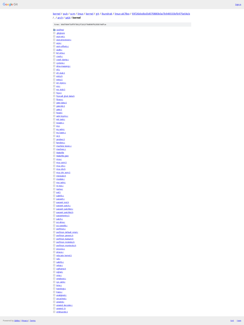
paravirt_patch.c (63, 205)
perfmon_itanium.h (64, 238)
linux (80, 13)
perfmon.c (61, 228)
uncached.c (61, 298)
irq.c (58, 126)
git (97, 13)
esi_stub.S (60, 89)
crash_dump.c (62, 59)
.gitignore (60, 33)
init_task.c (60, 119)
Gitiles (17, 320)
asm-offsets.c (62, 46)
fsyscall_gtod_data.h (65, 96)
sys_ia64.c (60, 282)
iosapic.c (60, 122)
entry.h (59, 76)
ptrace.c (60, 252)
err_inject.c (61, 82)
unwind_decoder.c (64, 305)
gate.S (59, 109)
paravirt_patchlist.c (64, 209)
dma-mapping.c (63, 66)
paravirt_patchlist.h (64, 212)
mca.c (59, 159)
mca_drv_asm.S (63, 172)
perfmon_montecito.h (66, 245)
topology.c (61, 288)
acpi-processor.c (63, 39)
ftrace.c (59, 99)
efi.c (58, 69)
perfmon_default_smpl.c (67, 232)
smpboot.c (61, 278)
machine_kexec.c (64, 146)
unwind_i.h (61, 308)
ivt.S (58, 136)
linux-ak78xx (122, 13)
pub (65, 13)
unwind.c (60, 301)
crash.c (59, 56)
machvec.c (61, 149)
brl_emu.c (60, 53)
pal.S (58, 192)
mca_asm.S (61, 162)
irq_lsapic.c (61, 132)
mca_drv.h (61, 169)
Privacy (24, 320)
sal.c (58, 258)
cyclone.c (60, 63)
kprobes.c (60, 142)
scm (72, 13)
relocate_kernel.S (64, 255)
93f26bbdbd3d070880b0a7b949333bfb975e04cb (161, 13)
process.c (60, 248)
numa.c (59, 189)
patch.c (59, 219)
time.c (59, 285)
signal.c (59, 272)
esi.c (58, 86)
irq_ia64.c (60, 129)
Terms (33, 320)
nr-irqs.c (60, 185)
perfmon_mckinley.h (65, 242)
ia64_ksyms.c (62, 116)
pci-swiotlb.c (61, 225)
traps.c (59, 292)
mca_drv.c (60, 165)
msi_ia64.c (61, 182)
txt (232, 320)
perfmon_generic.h (64, 235)
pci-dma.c (60, 222)
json (239, 320)
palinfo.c (60, 195)
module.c (60, 179)
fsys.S (59, 92)
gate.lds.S (60, 106)
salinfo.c (60, 262)
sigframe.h (61, 268)
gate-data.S (61, 102)
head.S (59, 112)
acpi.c (58, 43)
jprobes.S (60, 139)
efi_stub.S (60, 73)
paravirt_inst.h (62, 202)
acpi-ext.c (60, 36)
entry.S (59, 79)
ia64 (67, 17)
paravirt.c (60, 199)
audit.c (59, 49)
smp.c (59, 275)
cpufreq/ (60, 29)
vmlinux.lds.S (62, 311)
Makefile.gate (62, 155)
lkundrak (107, 13)
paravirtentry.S (62, 215)
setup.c (59, 265)
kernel (56, 13)
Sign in (238, 4)
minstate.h (61, 175)
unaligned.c (61, 295)
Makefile (60, 152)
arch (60, 17)
